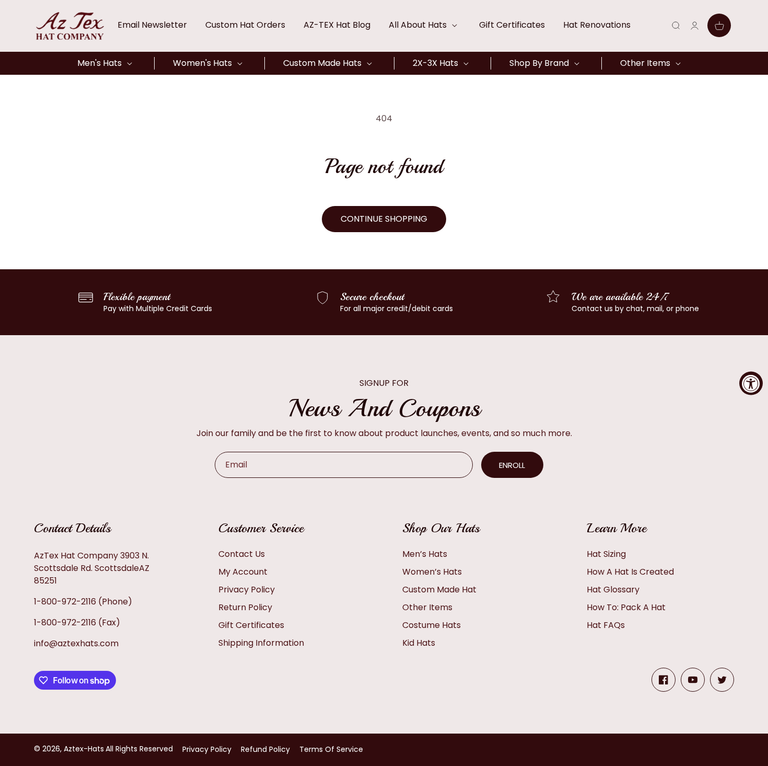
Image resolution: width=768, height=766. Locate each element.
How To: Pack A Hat (626, 607)
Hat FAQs (606, 625)
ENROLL (512, 465)
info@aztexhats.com (76, 643)
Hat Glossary (613, 590)
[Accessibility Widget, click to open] (751, 383)
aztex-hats (84, 749)
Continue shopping (384, 219)
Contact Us (241, 554)
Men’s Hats (424, 554)
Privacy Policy (246, 590)
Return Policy (245, 607)
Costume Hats (431, 625)
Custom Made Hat (439, 590)
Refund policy (265, 749)
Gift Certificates (251, 625)
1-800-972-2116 (65, 602)
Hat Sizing (606, 554)
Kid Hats (418, 643)
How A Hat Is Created (630, 572)
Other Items (427, 607)
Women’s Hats (432, 572)
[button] (425, 25)
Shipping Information (261, 643)
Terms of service (331, 749)
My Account (242, 572)
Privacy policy (206, 749)
